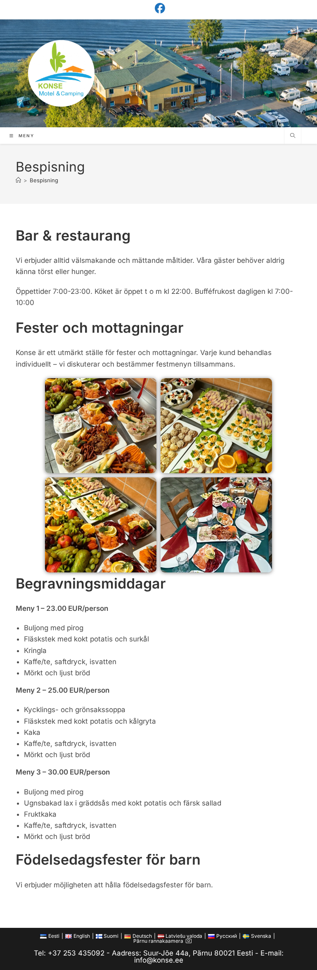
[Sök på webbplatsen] (292, 136)
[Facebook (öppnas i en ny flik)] (158, 8)
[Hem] (18, 180)
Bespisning (44, 180)
